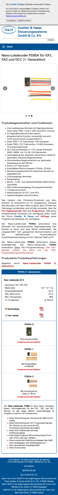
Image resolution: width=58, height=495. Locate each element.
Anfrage (45, 216)
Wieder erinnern (24, 20)
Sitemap (29, 466)
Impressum (29, 470)
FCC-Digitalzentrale (11, 211)
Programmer (38, 211)
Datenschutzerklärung (16, 16)
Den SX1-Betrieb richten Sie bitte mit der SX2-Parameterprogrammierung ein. (29, 250)
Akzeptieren (11, 20)
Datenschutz (29, 475)
